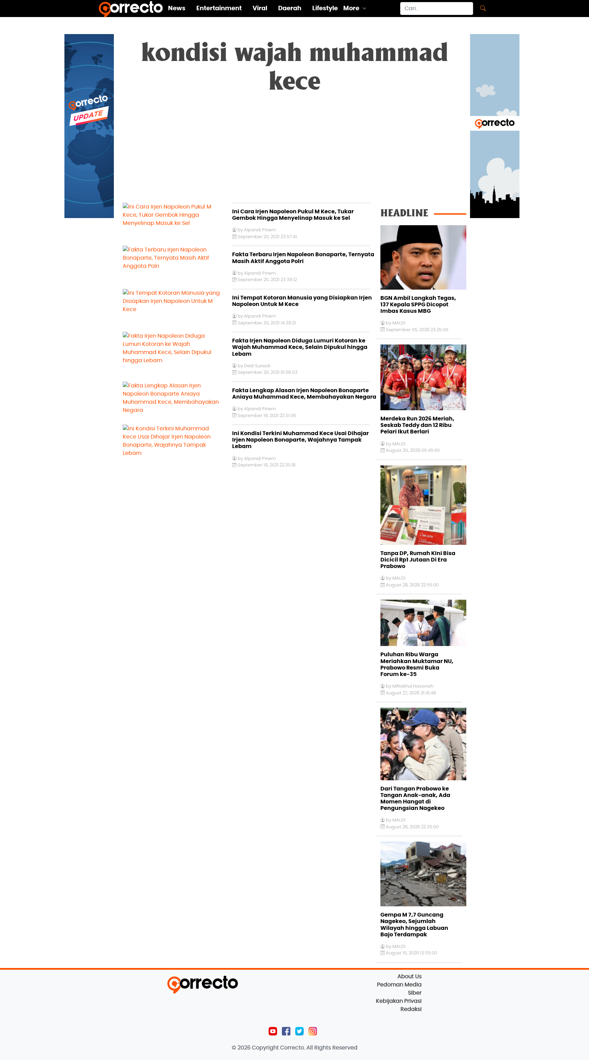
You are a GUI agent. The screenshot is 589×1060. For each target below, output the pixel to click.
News (176, 8)
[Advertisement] (294, 151)
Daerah (289, 8)
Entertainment (219, 8)
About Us (409, 976)
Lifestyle (325, 8)
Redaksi (411, 1009)
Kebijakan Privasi (399, 1001)
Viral (260, 8)
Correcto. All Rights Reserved (319, 1047)
